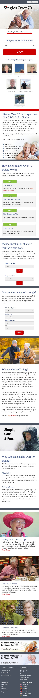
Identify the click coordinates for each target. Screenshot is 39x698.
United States (26, 692)
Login (21, 673)
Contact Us (4, 690)
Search (19, 332)
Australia (25, 684)
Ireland (25, 688)
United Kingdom (27, 693)
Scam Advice (4, 684)
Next (19, 52)
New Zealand (26, 690)
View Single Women (25, 675)
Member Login (32, 2)
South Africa (26, 695)
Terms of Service (5, 670)
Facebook (3, 688)
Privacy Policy (5, 672)
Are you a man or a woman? (20, 40)
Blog (2, 692)
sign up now (12, 415)
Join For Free (23, 670)
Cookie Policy (4, 674)
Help (2, 686)
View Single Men (24, 677)
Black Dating (23, 679)
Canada (25, 686)
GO (19, 270)
